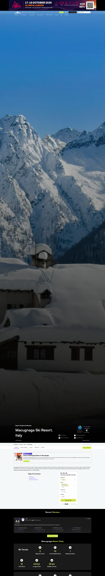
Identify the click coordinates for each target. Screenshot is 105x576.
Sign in (66, 12)
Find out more (26, 461)
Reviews (32, 476)
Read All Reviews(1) (52, 536)
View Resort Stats (85, 440)
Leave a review (72, 12)
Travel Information (34, 479)
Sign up (61, 12)
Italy (25, 444)
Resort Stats (32, 478)
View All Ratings (18, 440)
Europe (21, 444)
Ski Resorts (16, 444)
